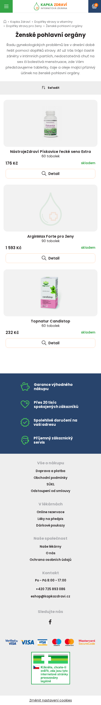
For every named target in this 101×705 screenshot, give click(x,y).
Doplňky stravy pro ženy (24, 26)
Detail (53, 173)
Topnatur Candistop (50, 323)
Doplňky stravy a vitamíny (53, 22)
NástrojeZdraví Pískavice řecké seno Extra (50, 154)
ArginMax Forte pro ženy (50, 238)
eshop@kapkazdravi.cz (50, 596)
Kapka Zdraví (20, 22)
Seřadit (53, 88)
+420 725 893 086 (50, 589)
